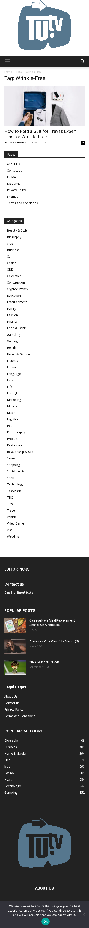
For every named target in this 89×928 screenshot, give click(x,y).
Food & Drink (16, 328)
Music (11, 413)
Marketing (14, 400)
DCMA (11, 177)
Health (11, 348)
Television (14, 491)
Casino (11, 263)
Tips (10, 504)
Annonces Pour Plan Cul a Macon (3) (54, 641)
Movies (12, 406)
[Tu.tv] (44, 28)
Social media (16, 471)
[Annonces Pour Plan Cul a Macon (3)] (15, 646)
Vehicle (12, 517)
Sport (10, 478)
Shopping (13, 465)
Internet (12, 367)
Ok (46, 921)
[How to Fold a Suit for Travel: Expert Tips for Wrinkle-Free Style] (44, 106)
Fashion (12, 315)
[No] (83, 914)
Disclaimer (14, 183)
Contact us (14, 170)
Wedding (13, 536)
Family (11, 308)
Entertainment (17, 302)
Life (9, 387)
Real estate (15, 445)
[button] (7, 61)
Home (8, 72)
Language (14, 374)
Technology (15, 484)
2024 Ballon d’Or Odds (44, 662)
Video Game (15, 523)
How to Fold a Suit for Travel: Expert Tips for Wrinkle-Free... (40, 134)
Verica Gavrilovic (15, 142)
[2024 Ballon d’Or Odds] (15, 667)
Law (10, 380)
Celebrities (14, 276)
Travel (11, 510)
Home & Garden (18, 354)
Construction (16, 282)
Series (11, 458)
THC (10, 497)
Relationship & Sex (20, 452)
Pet (9, 426)
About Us (13, 164)
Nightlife (13, 419)
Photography (16, 432)
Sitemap (12, 196)
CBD (10, 269)
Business (13, 250)
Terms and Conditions (22, 203)
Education (14, 295)
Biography (14, 237)
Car (9, 256)
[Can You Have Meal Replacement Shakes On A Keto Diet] (15, 625)
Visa (10, 530)
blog (10, 243)
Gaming (12, 341)
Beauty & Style (17, 230)
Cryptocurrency (17, 289)
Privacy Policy (16, 190)
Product (12, 439)
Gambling (13, 334)
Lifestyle (13, 393)
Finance (12, 321)
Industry (12, 361)
